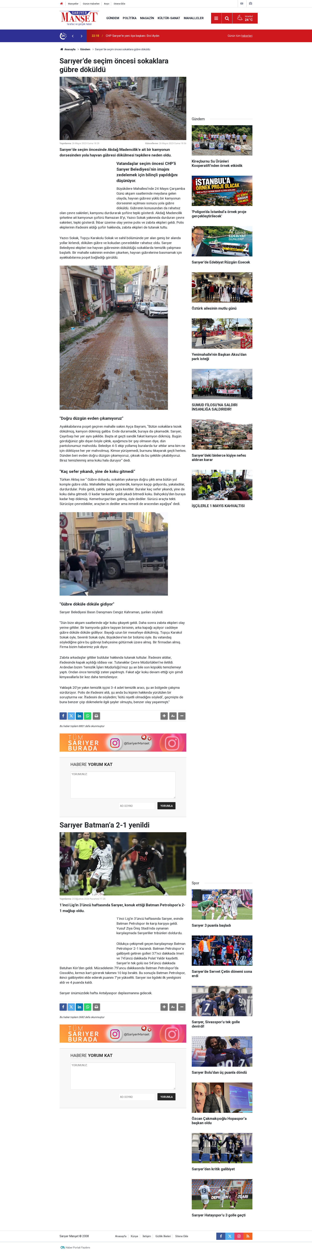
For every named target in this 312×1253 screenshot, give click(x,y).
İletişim (147, 1236)
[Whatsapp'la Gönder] (87, 716)
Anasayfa (69, 49)
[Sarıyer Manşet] (79, 18)
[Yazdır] (96, 716)
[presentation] (72, 36)
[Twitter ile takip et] (229, 1236)
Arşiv (106, 3)
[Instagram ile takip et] (238, 1236)
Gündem (112, 18)
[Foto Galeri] (250, 3)
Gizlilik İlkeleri (163, 1236)
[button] (164, 716)
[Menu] (216, 18)
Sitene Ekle (119, 3)
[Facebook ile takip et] (220, 1236)
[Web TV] (242, 3)
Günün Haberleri (91, 3)
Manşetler (73, 3)
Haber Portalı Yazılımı (78, 1247)
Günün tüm (240, 35)
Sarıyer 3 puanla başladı (121, 35)
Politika (129, 18)
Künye (134, 1236)
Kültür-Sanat (169, 18)
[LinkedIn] (79, 716)
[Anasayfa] (62, 3)
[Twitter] (71, 716)
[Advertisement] (30, 96)
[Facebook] (63, 716)
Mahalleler (194, 18)
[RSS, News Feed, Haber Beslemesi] (247, 1236)
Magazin (147, 18)
